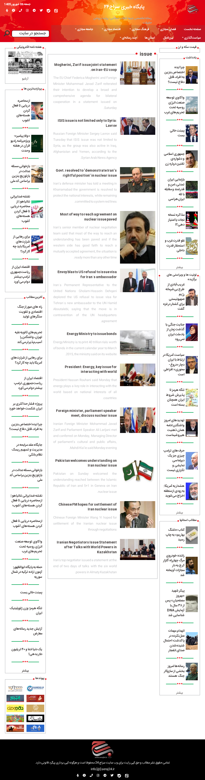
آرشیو (25, 78)
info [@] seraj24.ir (102, 769)
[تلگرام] (34, 11)
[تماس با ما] (20, 11)
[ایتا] (56, 11)
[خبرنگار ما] (7, 11)
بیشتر (179, 267)
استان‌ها (150, 37)
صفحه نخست (192, 29)
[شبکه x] (41, 11)
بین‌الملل (168, 37)
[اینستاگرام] (27, 11)
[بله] (48, 11)
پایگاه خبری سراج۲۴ (124, 7)
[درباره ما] (13, 11)
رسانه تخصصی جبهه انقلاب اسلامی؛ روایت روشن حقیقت (123, 20)
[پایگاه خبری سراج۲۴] (192, 8)
